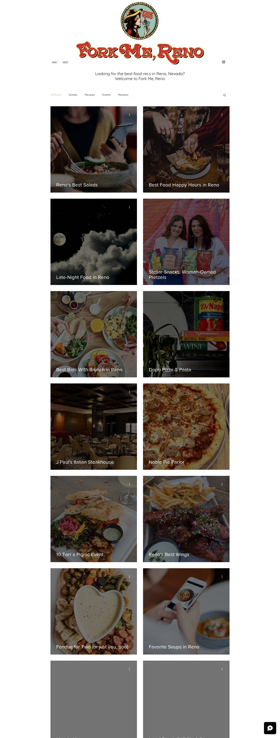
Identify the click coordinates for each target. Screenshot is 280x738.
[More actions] (130, 114)
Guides (73, 94)
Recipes (90, 94)
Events (106, 94)
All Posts (55, 94)
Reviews (123, 94)
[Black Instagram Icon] (224, 62)
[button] (224, 95)
